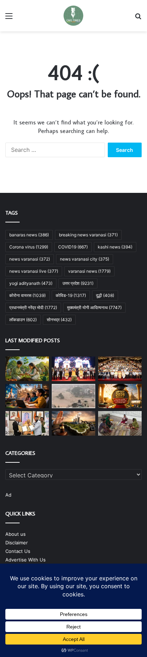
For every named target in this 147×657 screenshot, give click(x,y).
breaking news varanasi (88, 234)
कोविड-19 (71, 295)
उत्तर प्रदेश (77, 283)
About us (15, 534)
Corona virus (28, 247)
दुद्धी (105, 295)
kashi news (115, 247)
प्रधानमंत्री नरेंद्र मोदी (33, 307)
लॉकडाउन (23, 319)
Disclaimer (16, 542)
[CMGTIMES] (73, 15)
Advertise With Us (25, 560)
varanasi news (89, 271)
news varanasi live (33, 271)
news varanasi (29, 259)
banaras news (29, 234)
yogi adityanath (30, 283)
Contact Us (17, 551)
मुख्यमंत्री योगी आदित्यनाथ (94, 307)
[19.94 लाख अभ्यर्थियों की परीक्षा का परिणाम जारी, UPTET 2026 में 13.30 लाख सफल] (120, 396)
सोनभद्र (59, 319)
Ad (8, 495)
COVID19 (73, 247)
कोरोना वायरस (27, 295)
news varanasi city (84, 259)
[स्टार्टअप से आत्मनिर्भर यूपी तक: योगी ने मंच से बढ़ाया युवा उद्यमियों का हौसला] (120, 368)
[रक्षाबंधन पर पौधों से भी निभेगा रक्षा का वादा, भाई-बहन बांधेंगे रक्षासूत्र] (27, 368)
